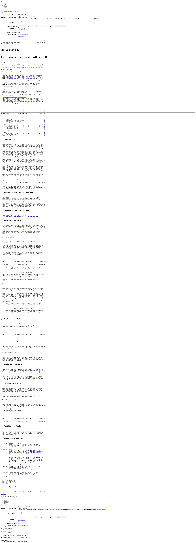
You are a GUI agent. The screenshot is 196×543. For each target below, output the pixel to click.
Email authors (21, 29)
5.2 (5, 128)
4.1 (5, 124)
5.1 (5, 127)
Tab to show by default (6, 531)
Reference (10, 538)
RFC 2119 (29, 467)
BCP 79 (19, 72)
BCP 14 (24, 467)
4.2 (5, 125)
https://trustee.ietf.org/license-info (14, 97)
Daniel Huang (21, 28)
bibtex (23, 34)
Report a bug (21, 36)
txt (19, 34)
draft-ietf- (37, 445)
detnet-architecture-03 (16, 446)
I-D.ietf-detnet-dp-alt (36, 67)
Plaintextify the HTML (21, 535)
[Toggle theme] (1, 1)
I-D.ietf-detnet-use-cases (10, 187)
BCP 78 (13, 72)
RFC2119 (37, 199)
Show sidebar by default (6, 528)
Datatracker (3, 494)
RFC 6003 (11, 473)
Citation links (4, 540)
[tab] (5, 501)
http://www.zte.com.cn (13, 487)
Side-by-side (58, 26)
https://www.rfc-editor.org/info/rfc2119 (22, 469)
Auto (5, 7)
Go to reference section (8, 541)
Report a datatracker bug (6, 526)
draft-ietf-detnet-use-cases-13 (32, 463)
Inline (64, 26)
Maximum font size (5, 537)
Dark (5, 5)
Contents (9, 532)
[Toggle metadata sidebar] (1, 10)
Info (4, 532)
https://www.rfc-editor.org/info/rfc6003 (22, 474)
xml (21, 34)
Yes (3, 529)
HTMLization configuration (7, 534)
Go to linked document (21, 541)
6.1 (5, 130)
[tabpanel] (98, 517)
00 (21, 21)
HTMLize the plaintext (8, 535)
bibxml (26, 34)
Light (5, 4)
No (7, 529)
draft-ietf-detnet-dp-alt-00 (34, 452)
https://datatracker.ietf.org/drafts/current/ (23, 78)
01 (21, 23)
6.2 (5, 132)
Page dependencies (25, 537)
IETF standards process (99, 18)
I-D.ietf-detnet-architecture (19, 145)
